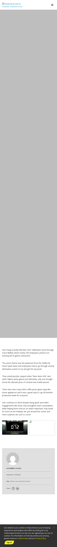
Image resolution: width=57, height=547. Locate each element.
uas (16, 481)
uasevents (21, 481)
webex (28, 481)
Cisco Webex (8, 353)
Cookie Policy (22, 538)
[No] (53, 527)
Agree (9, 542)
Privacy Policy (40, 538)
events (12, 481)
